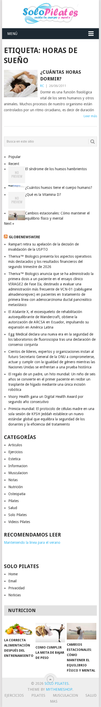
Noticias (14, 595)
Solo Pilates (17, 515)
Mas (53, 701)
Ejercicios (15, 452)
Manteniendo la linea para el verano (32, 542)
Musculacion (18, 473)
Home (13, 574)
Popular (14, 157)
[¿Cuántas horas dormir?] (20, 83)
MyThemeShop (59, 689)
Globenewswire (24, 237)
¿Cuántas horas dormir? (60, 75)
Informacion (17, 466)
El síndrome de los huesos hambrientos (56, 169)
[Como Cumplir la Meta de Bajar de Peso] (50, 633)
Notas (13, 480)
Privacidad (16, 588)
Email (12, 581)
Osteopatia (16, 494)
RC (42, 86)
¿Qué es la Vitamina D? (43, 194)
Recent (13, 164)
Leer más (90, 116)
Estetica (14, 459)
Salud (12, 508)
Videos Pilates (19, 522)
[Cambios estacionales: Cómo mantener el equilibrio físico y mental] (81, 631)
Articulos (15, 445)
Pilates (13, 501)
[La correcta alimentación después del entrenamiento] (19, 629)
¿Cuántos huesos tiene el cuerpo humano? (58, 187)
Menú (12, 34)
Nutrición (15, 487)
